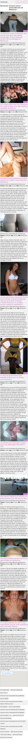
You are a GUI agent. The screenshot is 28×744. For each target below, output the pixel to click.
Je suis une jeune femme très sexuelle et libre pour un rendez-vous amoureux (12, 377)
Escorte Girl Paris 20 (18, 715)
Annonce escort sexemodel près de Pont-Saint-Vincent (13, 722)
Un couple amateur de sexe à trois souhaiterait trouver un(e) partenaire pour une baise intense (14, 624)
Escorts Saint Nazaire (14, 706)
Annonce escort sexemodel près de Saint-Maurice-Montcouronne (11, 703)
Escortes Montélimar (5, 718)
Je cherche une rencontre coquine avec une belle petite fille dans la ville (13, 444)
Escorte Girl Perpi (17, 734)
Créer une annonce (21, 2)
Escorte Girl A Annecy (6, 737)
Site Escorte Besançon (16, 690)
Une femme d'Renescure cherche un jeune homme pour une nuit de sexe (13, 497)
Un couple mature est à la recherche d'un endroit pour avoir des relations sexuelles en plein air (13, 106)
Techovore (3, 2)
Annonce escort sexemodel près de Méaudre (12, 712)
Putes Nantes (4, 706)
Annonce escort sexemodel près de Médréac (12, 695)
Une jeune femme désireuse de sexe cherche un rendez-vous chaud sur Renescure (13, 180)
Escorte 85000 (4, 698)
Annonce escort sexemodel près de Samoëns (12, 709)
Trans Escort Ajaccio (5, 734)
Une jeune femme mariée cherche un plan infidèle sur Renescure (13, 559)
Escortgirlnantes (4, 690)
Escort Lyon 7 (4, 692)
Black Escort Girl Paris (17, 731)
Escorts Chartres (4, 731)
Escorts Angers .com (5, 715)
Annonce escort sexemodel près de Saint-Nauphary (11, 727)
